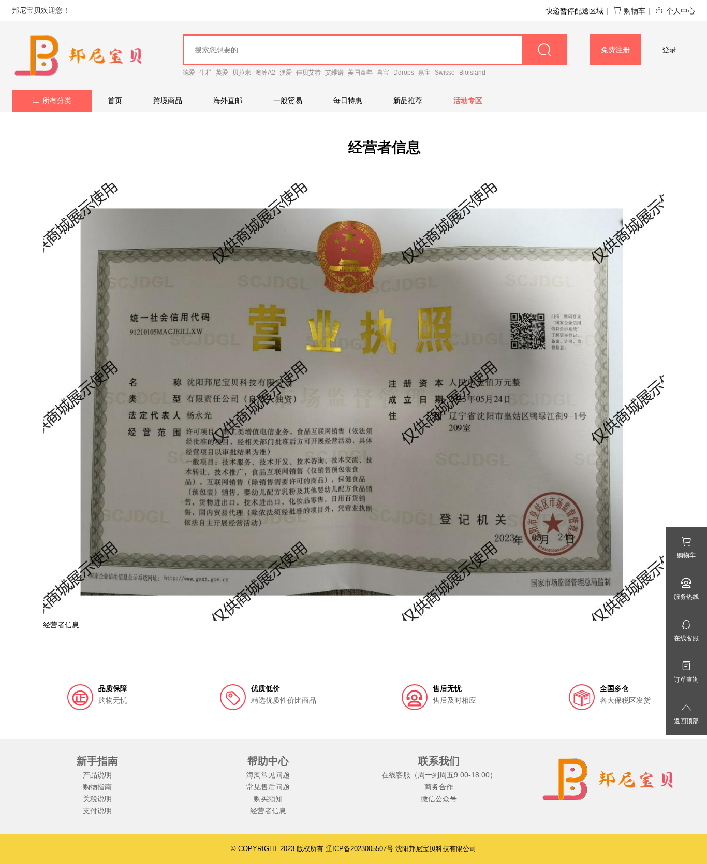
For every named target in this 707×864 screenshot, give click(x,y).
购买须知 (268, 799)
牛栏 (205, 72)
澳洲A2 (265, 72)
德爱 (189, 72)
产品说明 (97, 775)
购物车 (634, 11)
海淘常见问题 (268, 775)
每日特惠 (347, 100)
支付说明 (97, 811)
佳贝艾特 (308, 72)
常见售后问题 (268, 787)
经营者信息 (268, 811)
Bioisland (472, 72)
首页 (115, 100)
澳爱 (285, 72)
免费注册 (615, 50)
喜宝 (383, 72)
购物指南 (97, 787)
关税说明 (97, 799)
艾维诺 (334, 72)
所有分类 (56, 100)
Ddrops (403, 72)
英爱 (222, 72)
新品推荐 (407, 100)
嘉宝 (424, 72)
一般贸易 (287, 100)
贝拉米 (241, 72)
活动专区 (467, 100)
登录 (669, 50)
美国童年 (360, 72)
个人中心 (680, 11)
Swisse (445, 72)
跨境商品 (167, 100)
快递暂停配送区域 (574, 11)
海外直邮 (227, 100)
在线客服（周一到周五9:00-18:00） (439, 775)
